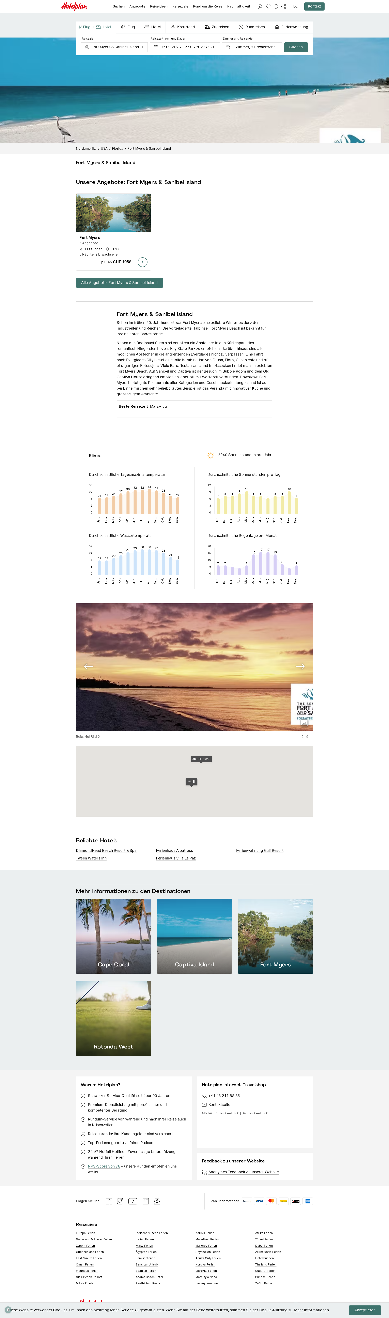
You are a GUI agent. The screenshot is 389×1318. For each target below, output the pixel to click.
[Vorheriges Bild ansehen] (88, 667)
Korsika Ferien (205, 1264)
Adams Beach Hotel (149, 1277)
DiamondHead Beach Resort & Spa (106, 851)
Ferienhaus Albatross (174, 851)
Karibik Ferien (205, 1233)
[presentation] (96, 27)
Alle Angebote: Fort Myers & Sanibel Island (119, 283)
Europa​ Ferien (85, 1233)
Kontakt (314, 6)
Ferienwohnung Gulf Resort (260, 851)
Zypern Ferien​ (85, 1245)
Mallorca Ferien (206, 1245)
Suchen (119, 6)
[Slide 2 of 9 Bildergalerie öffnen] (194, 667)
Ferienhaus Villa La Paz (176, 858)
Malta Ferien (144, 1245)
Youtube (133, 1201)
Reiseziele (180, 6)
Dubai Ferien (264, 1245)
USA (104, 148)
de (295, 6)
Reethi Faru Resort (148, 1283)
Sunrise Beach (265, 1277)
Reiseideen (159, 6)
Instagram (120, 1201)
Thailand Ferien (266, 1264)
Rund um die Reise (207, 6)
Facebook (109, 1201)
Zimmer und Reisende (238, 38)
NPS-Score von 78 (104, 1166)
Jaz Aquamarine (207, 1283)
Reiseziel (88, 38)
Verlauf (276, 6)
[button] (113, 232)
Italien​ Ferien (145, 1239)
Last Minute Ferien (89, 1258)
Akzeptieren (365, 1310)
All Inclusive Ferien (268, 1252)
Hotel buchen (264, 1258)
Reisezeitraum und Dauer (168, 38)
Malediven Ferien (207, 1239)
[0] (268, 6)
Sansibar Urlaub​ (147, 1264)
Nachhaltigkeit (238, 6)
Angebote (137, 6)
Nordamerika (86, 148)
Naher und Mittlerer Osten (94, 1239)
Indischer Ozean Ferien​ (152, 1233)
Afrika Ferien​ (264, 1233)
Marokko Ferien (206, 1271)
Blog (146, 1201)
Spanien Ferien (146, 1271)
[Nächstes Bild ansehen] (300, 667)
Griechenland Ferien (90, 1252)
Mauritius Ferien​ (87, 1271)
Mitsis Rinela (84, 1283)
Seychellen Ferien (208, 1252)
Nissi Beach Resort (89, 1277)
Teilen (284, 6)
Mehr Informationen (311, 1310)
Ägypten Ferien (146, 1252)
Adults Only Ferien (208, 1258)
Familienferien (145, 1258)
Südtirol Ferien (265, 1271)
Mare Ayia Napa (206, 1277)
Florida (117, 148)
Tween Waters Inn (91, 858)
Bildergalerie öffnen (304, 723)
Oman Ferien (85, 1264)
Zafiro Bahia (263, 1283)
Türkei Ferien (264, 1239)
